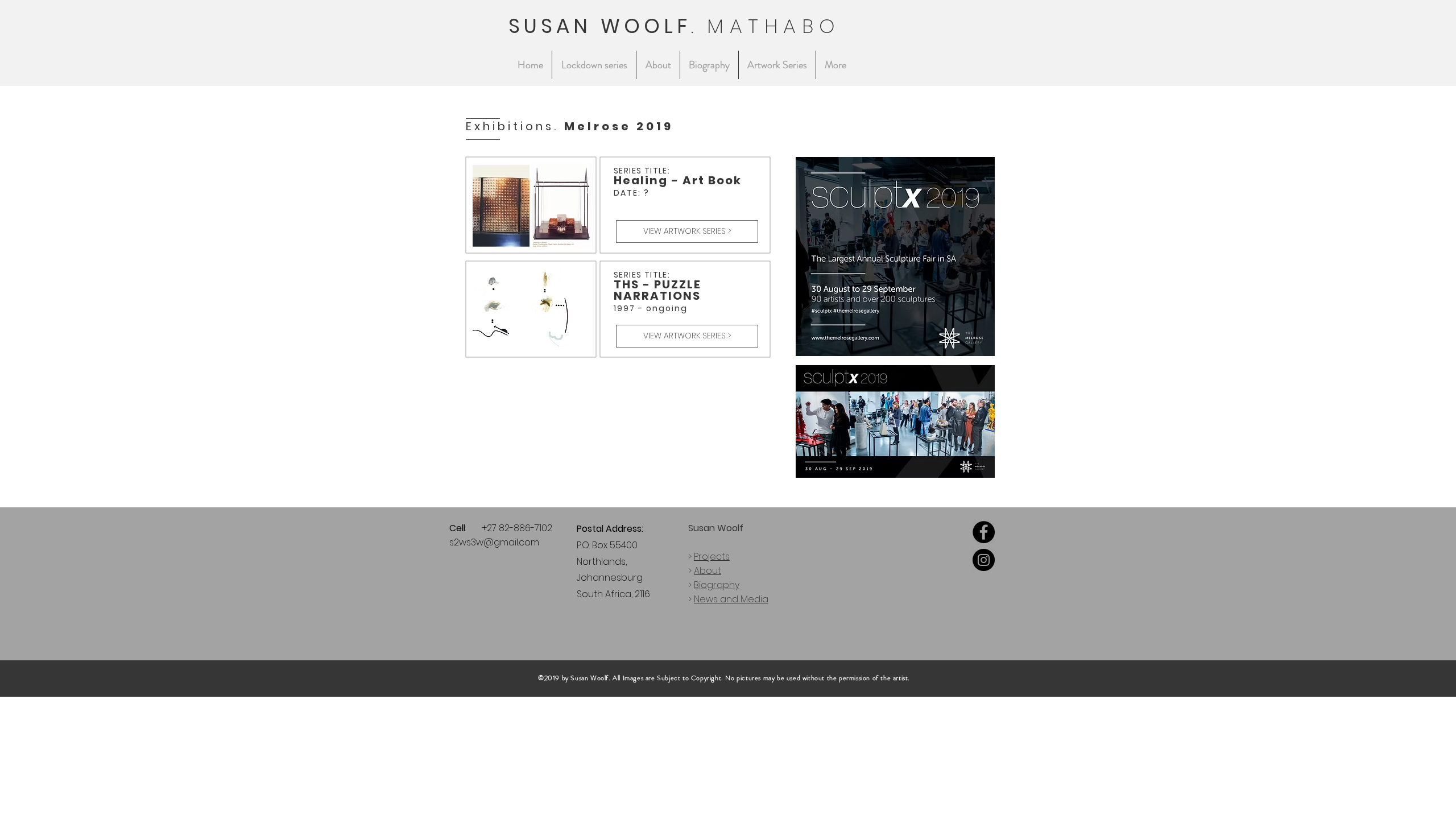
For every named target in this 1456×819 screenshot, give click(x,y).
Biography (716, 585)
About (707, 570)
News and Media (731, 599)
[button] (777, 65)
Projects (712, 556)
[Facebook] (984, 532)
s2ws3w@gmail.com (494, 542)
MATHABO (774, 26)
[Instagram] (984, 560)
